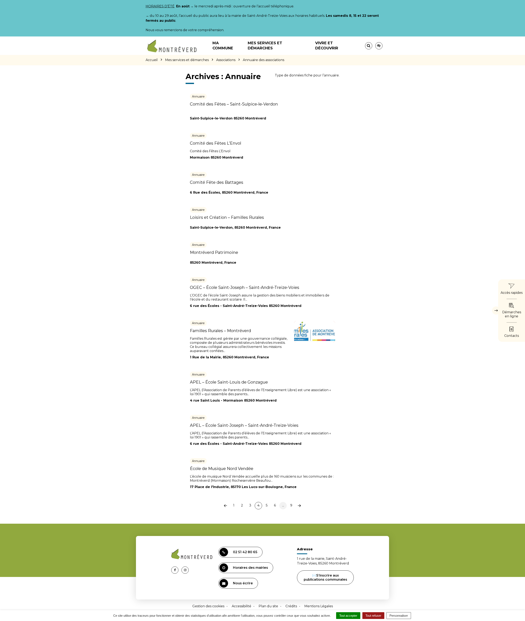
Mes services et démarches (265, 45)
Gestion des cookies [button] (208, 606)
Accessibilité (241, 606)
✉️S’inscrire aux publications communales (325, 577)
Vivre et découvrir (326, 45)
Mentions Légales (318, 606)
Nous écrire (243, 583)
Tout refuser (373, 615)
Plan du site (268, 606)
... (283, 505)
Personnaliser (398, 615)
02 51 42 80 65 (245, 552)
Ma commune (222, 45)
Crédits (291, 606)
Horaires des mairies (250, 568)
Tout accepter (348, 615)
